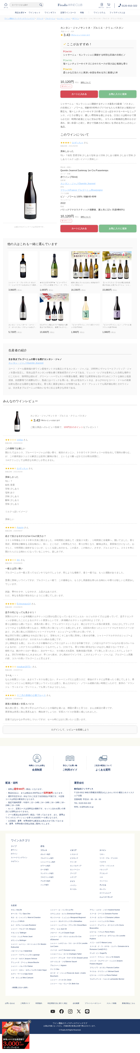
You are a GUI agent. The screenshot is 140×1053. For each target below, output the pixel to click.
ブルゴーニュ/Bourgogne (90, 190)
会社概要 (76, 1003)
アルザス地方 (45, 881)
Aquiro (20, 527)
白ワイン (14, 854)
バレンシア (104, 870)
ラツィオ (73, 862)
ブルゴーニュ (50, 18)
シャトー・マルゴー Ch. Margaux (23, 929)
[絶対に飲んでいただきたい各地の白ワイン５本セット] (85, 265)
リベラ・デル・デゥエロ (109, 858)
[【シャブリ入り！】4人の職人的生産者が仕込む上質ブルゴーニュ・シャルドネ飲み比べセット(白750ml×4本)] (117, 265)
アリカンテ (104, 873)
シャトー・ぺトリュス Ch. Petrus (102, 921)
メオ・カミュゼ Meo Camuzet (22, 978)
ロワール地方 (45, 866)
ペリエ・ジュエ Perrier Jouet (21, 937)
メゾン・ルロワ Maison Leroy (101, 943)
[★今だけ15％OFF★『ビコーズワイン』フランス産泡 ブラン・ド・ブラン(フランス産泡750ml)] (54, 265)
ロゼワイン (15, 861)
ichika (20, 440)
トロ (101, 877)
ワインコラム (99, 12)
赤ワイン (75, 18)
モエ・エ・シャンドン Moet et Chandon (26, 917)
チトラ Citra (54, 969)
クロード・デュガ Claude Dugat (62, 933)
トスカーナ (74, 854)
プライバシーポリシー (93, 1003)
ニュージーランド (106, 897)
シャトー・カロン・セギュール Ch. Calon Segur (29, 970)
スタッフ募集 (111, 1003)
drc (18, 560)
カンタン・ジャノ (63, 18)
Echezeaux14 (24, 604)
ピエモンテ (74, 858)
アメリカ (103, 885)
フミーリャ (104, 881)
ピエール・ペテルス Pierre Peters (102, 932)
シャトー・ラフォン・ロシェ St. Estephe (105, 957)
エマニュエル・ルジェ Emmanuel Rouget (65, 914)
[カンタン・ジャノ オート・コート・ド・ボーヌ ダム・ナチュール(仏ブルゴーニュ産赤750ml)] (23, 307)
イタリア (73, 850)
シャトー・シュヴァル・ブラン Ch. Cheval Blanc (68, 925)
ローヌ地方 (44, 870)
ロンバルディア (75, 866)
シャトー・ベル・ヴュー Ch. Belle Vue (64, 984)
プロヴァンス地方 (47, 877)
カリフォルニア (105, 893)
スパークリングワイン (19, 858)
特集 (82, 12)
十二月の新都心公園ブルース (31, 695)
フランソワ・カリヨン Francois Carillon (104, 968)
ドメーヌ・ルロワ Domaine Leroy (62, 950)
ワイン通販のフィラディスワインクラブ (19, 18)
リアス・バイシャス (107, 866)
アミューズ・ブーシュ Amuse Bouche (25, 962)
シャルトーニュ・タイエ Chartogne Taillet (65, 954)
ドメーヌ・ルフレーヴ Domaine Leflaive (105, 917)
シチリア (73, 877)
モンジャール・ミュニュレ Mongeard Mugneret (68, 917)
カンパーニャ (75, 870)
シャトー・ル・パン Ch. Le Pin (61, 910)
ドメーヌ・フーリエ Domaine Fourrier (104, 914)
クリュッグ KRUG (17, 921)
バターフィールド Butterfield (21, 951)
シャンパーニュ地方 (47, 862)
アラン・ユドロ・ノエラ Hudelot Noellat (105, 910)
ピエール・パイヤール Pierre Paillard (103, 975)
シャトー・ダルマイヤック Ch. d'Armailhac (66, 921)
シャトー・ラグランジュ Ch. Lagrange (25, 955)
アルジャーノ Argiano (58, 965)
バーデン (73, 885)
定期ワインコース (68, 12)
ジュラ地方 (44, 885)
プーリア (73, 873)
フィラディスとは (117, 12)
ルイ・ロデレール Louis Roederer (23, 925)
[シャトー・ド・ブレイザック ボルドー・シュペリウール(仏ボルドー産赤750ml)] (23, 265)
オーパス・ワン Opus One (20, 914)
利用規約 (39, 1003)
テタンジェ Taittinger (18, 933)
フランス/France (69, 190)
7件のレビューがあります (80, 35)
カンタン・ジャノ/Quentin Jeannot (77, 183)
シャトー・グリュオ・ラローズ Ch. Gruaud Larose (69, 958)
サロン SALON (16, 910)
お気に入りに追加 (118, 94)
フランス (40, 18)
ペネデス (103, 862)
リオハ (102, 854)
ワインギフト (50, 12)
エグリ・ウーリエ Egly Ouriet (22, 974)
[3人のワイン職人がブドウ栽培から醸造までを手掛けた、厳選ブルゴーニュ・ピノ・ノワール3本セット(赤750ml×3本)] (54, 307)
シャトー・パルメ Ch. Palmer (22, 966)
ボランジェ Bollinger (18, 940)
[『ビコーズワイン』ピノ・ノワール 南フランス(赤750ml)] (117, 307)
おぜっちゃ (77, 142)
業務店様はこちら (128, 1003)
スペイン (103, 850)
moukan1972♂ (24, 667)
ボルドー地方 (45, 854)
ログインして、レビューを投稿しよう (70, 729)
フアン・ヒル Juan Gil (58, 929)
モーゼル (73, 889)
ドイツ (72, 881)
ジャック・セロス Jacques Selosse (24, 959)
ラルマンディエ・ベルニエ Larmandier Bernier (107, 979)
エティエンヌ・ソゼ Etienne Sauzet (63, 962)
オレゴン (103, 889)
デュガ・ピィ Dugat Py (98, 953)
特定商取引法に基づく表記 (57, 1003)
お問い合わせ (10, 1003)
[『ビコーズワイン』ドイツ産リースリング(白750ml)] (85, 307)
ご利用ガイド (25, 1003)
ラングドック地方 (47, 873)
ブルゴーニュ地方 (47, 858)
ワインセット (34, 12)
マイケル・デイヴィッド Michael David (104, 971)
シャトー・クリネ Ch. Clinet (60, 980)
